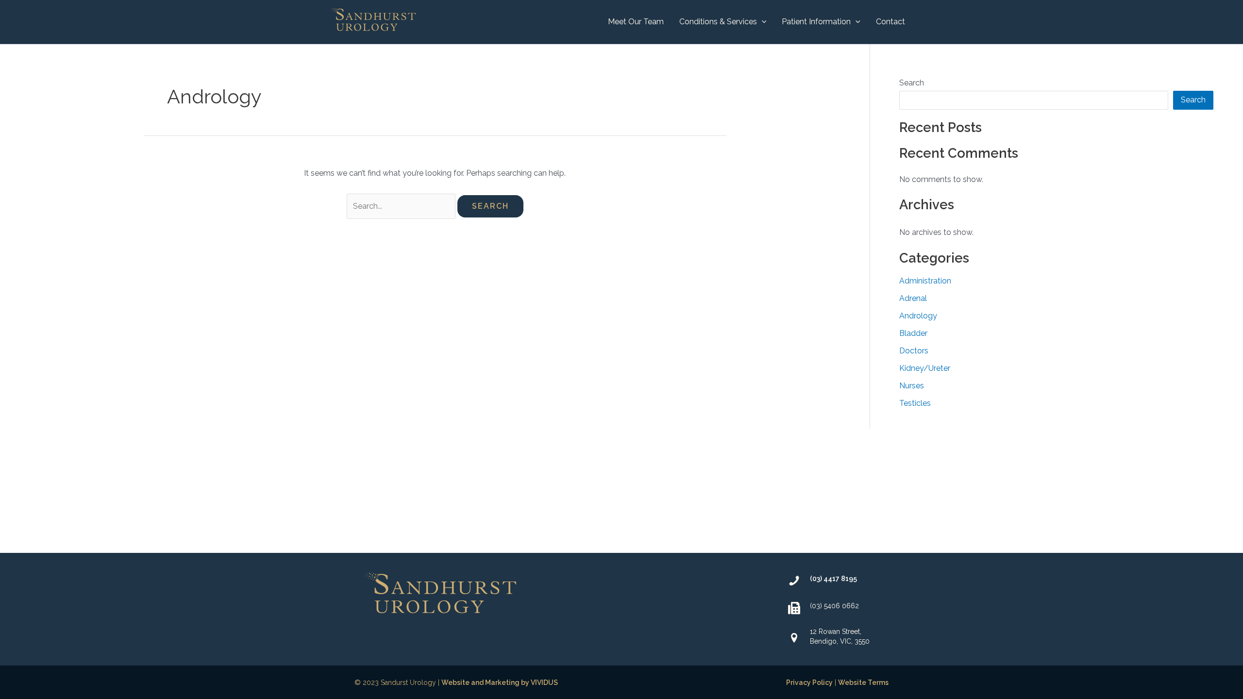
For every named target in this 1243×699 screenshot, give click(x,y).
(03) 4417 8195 (833, 578)
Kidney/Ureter (924, 368)
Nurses (911, 385)
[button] (762, 21)
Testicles (915, 403)
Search (911, 82)
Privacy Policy (809, 682)
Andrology (918, 315)
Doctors (913, 350)
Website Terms (863, 682)
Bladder (913, 333)
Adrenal (913, 298)
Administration (925, 280)
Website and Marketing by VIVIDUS (499, 682)
